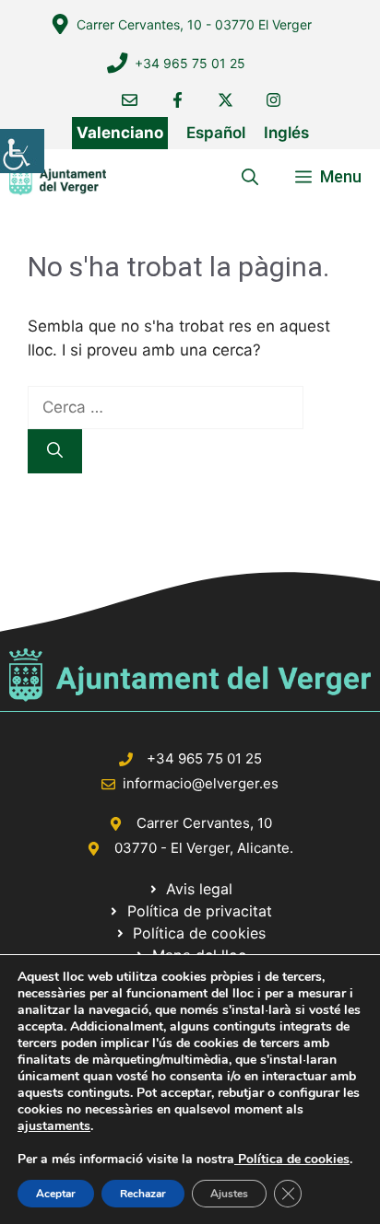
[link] (22, 151)
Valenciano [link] (120, 132)
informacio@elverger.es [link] (201, 783)
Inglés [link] (286, 132)
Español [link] (215, 132)
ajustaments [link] (54, 1126)
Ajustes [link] (229, 1193)
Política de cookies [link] (292, 1159)
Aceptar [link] (56, 1193)
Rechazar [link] (143, 1193)
